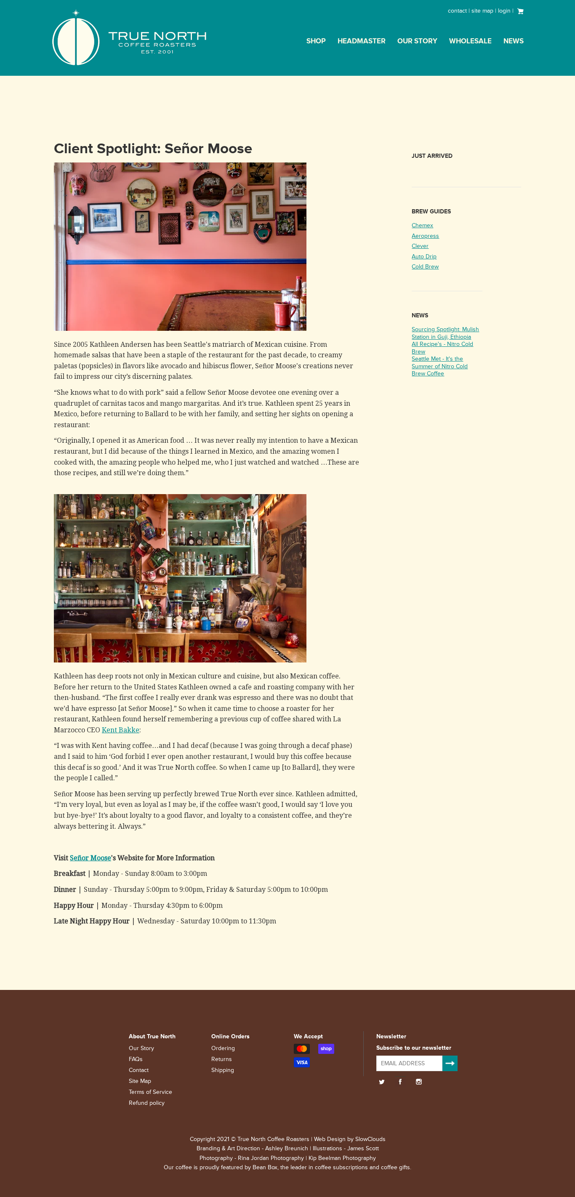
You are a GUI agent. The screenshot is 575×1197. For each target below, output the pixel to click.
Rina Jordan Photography (271, 1158)
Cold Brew (425, 266)
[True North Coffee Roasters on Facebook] (400, 1081)
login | (506, 10)
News (513, 41)
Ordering (223, 1048)
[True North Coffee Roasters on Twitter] (381, 1081)
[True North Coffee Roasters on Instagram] (418, 1081)
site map (482, 10)
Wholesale (470, 41)
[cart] (520, 10)
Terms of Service (150, 1092)
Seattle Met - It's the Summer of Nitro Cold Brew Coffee (440, 366)
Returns (221, 1059)
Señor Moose (90, 858)
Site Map (140, 1081)
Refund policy (147, 1103)
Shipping (222, 1070)
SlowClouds (370, 1139)
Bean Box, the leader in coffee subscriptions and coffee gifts (331, 1167)
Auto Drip (424, 256)
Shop (316, 41)
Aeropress (425, 235)
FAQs (136, 1059)
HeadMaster (362, 41)
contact (457, 10)
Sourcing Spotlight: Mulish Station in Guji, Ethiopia (445, 333)
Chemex (422, 225)
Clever (420, 246)
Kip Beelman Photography (342, 1158)
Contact (139, 1070)
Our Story (417, 41)
